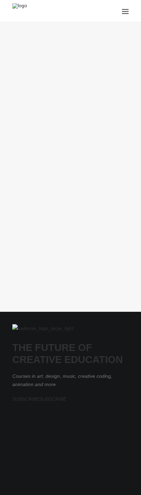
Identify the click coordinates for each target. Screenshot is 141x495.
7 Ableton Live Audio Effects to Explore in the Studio (61, 125)
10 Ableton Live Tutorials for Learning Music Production (59, 264)
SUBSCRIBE (25, 399)
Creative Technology (38, 111)
